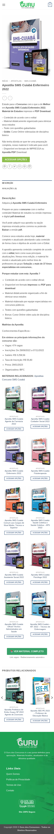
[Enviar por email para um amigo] (19, 166)
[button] (3, 4)
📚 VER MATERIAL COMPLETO (27, 651)
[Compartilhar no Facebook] (9, 166)
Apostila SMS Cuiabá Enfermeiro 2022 (14, 472)
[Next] (51, 703)
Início (5, 81)
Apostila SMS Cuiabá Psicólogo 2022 (40, 576)
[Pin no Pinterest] (24, 166)
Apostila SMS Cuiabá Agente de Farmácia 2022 (14, 421)
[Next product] (4, 98)
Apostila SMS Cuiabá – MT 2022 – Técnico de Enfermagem (40, 626)
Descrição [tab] (7, 183)
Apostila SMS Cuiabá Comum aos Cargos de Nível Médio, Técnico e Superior (14, 524)
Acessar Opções (16, 159)
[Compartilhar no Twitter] (14, 166)
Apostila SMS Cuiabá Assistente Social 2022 (14, 576)
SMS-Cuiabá (30, 81)
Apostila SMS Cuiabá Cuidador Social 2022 (40, 420)
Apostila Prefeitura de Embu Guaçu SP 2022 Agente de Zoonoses (14, 712)
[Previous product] (10, 98)
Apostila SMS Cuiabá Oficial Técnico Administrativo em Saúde (14, 628)
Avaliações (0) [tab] (9, 189)
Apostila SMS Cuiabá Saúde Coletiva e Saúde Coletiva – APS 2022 (40, 524)
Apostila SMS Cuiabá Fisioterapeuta (40, 472)
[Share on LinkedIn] (29, 166)
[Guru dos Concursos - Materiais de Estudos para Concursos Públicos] (27, 5)
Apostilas (16, 81)
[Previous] (2, 703)
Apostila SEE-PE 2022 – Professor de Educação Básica (40, 713)
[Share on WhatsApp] (4, 166)
